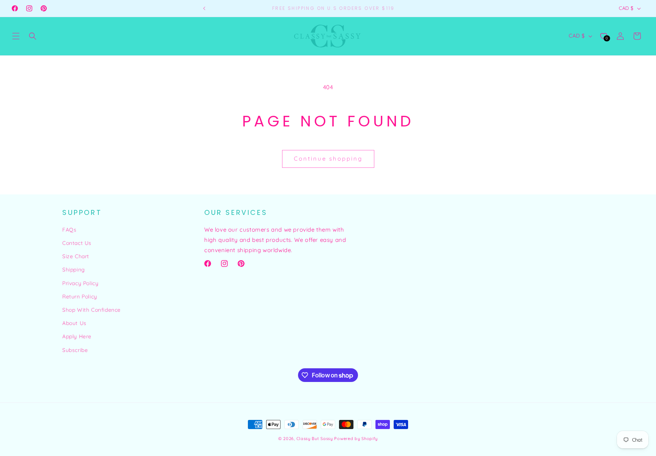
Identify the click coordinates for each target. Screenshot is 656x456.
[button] (16, 36)
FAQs (69, 229)
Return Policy (79, 296)
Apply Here (76, 336)
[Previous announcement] (204, 8)
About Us (74, 323)
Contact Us (76, 243)
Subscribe (75, 350)
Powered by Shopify (356, 438)
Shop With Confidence (91, 309)
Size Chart (75, 256)
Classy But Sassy (314, 438)
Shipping (73, 269)
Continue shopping (328, 158)
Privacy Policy (80, 283)
